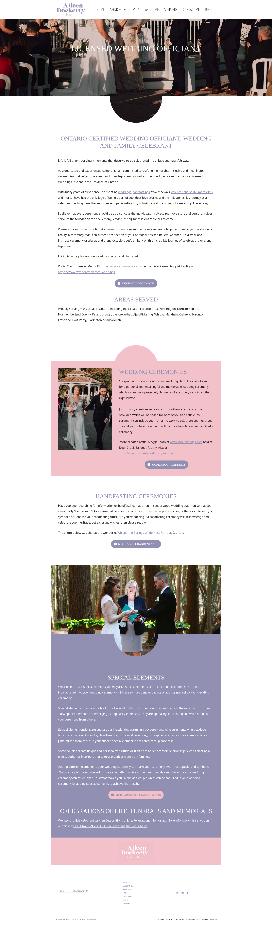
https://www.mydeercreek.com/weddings (86, 272)
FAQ (125, 893)
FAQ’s (136, 9)
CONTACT (127, 903)
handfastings (141, 192)
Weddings (128, 886)
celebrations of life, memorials (192, 192)
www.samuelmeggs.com (126, 266)
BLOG (125, 900)
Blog (208, 9)
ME (130, 889)
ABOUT (126, 889)
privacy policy (165, 919)
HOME (125, 882)
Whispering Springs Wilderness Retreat (144, 532)
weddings (124, 192)
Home (101, 9)
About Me (152, 9)
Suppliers (170, 9)
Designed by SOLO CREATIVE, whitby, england (197, 919)
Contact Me (191, 9)
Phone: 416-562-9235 (74, 891)
